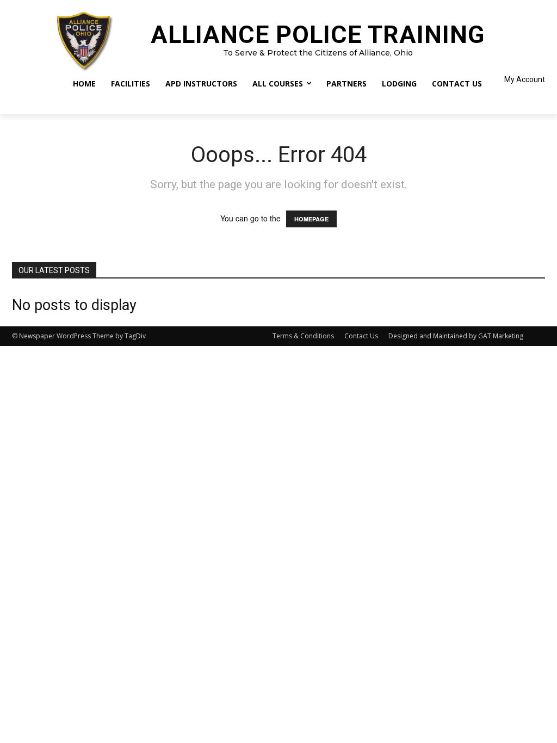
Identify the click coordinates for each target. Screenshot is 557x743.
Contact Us (361, 335)
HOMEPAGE (311, 219)
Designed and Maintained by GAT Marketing (455, 335)
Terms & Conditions (303, 335)
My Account (524, 79)
